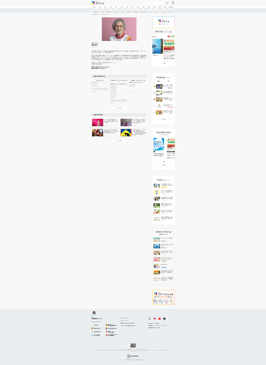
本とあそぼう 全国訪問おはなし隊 (128, 325)
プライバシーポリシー (162, 325)
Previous (152, 50)
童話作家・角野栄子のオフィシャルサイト (100, 67)
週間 (158, 81)
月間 (168, 81)
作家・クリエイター (105, 14)
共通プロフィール (97, 14)
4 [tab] (164, 63)
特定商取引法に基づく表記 (154, 327)
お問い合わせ (151, 323)
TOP (92, 14)
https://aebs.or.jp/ (133, 351)
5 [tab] (165, 63)
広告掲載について (152, 325)
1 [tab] (161, 63)
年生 (132, 7)
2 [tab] (162, 63)
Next (174, 50)
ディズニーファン (124, 320)
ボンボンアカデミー (125, 318)
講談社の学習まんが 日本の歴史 (127, 323)
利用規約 (157, 323)
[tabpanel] (163, 50)
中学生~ (165, 7)
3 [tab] (163, 63)
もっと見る (163, 119)
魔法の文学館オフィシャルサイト (98, 68)
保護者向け (171, 7)
